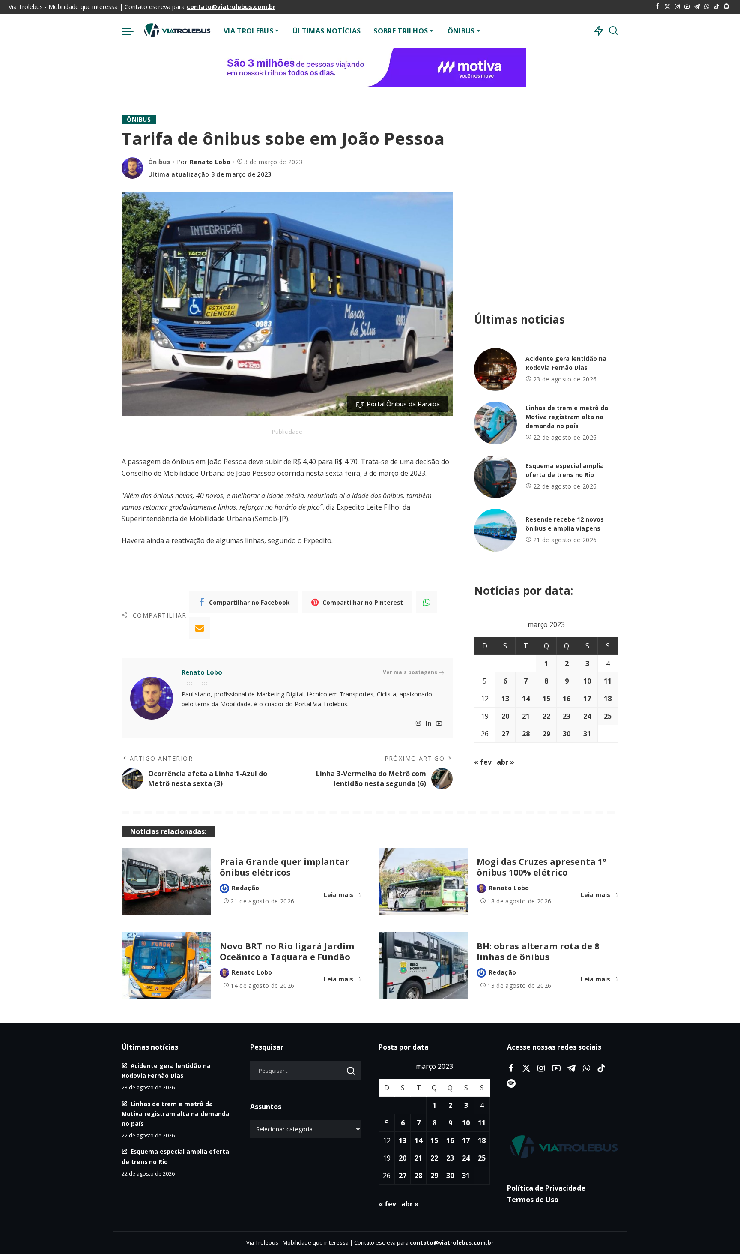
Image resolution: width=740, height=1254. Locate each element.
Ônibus (139, 119)
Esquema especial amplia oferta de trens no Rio (564, 470)
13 (505, 698)
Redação (245, 888)
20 (505, 716)
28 (526, 733)
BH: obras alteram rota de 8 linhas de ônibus (538, 951)
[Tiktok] (717, 7)
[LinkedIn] (429, 723)
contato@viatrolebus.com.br (231, 7)
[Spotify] (726, 7)
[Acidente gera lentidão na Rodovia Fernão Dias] (495, 369)
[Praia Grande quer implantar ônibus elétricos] (166, 881)
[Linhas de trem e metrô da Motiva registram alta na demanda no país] (495, 423)
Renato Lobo (210, 162)
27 (505, 733)
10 (587, 681)
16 (566, 698)
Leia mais (338, 895)
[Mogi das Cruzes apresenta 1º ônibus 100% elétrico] (423, 881)
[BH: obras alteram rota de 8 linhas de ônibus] (423, 965)
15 (546, 698)
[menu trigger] (132, 31)
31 (587, 733)
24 (587, 716)
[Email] (199, 628)
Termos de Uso (532, 1199)
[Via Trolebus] (176, 31)
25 (608, 716)
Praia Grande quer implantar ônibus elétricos (284, 867)
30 (566, 733)
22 (546, 716)
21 (526, 716)
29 (546, 733)
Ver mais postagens (410, 672)
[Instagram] (677, 7)
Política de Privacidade (546, 1188)
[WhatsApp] (707, 7)
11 (608, 681)
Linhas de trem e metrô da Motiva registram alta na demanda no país (566, 417)
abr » (505, 762)
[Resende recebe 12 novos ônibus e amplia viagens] (495, 530)
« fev (483, 762)
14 (526, 698)
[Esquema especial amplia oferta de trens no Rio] (495, 476)
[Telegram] (697, 7)
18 (608, 698)
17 (587, 698)
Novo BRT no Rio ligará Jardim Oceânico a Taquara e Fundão (287, 951)
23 (566, 716)
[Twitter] (667, 7)
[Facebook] (657, 7)
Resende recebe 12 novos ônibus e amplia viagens (564, 523)
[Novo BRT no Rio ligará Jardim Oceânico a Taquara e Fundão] (166, 965)
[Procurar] (613, 31)
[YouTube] (687, 7)
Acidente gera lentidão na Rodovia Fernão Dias (565, 363)
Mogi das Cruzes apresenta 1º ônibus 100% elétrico (541, 867)
